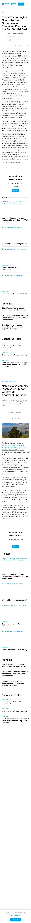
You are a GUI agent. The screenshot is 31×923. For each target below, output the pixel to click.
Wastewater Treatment (9, 381)
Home (3, 12)
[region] (15, 916)
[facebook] (10, 46)
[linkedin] (12, 46)
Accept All (15, 919)
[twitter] (15, 46)
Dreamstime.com (22, 424)
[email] (21, 46)
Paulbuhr (16, 424)
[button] (3, 4)
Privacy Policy (17, 915)
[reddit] (18, 46)
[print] (28, 46)
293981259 (9, 424)
